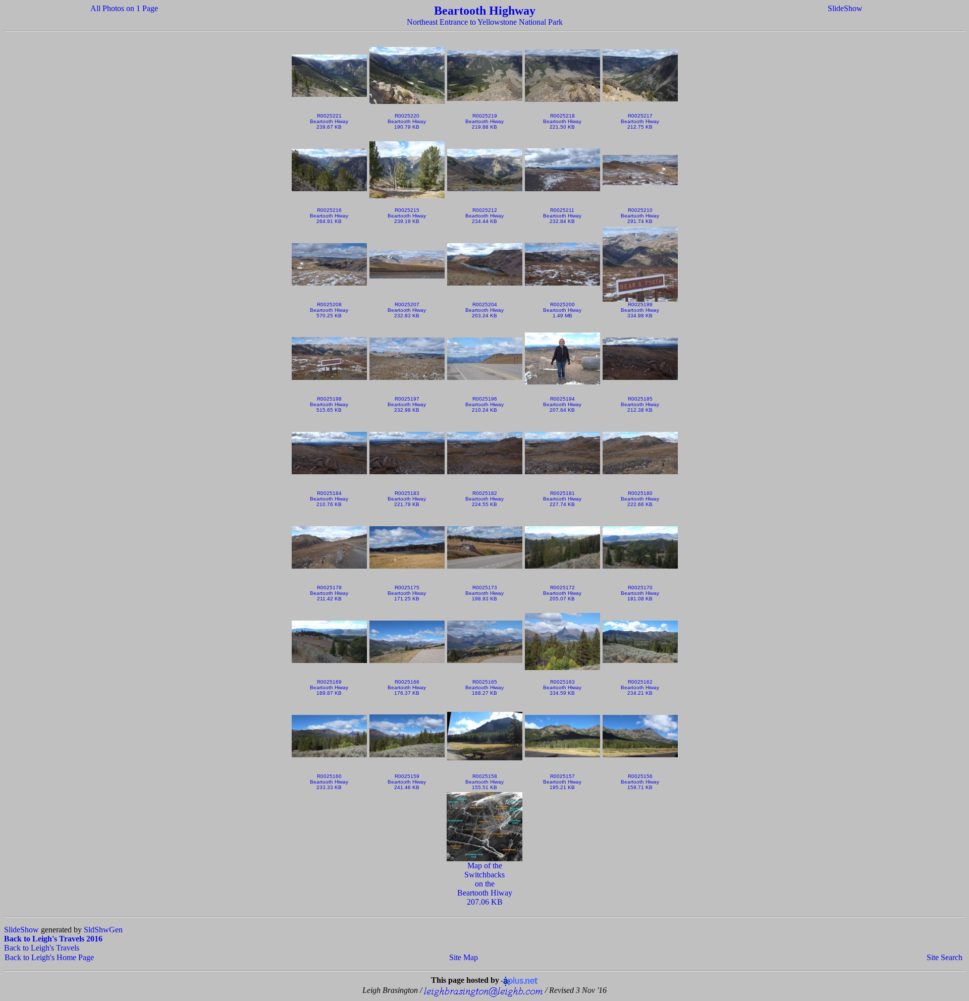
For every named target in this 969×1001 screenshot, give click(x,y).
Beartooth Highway (484, 10)
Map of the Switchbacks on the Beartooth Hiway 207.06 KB (484, 883)
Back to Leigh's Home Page (49, 957)
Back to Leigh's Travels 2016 (53, 938)
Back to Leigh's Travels (41, 947)
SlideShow (845, 8)
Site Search (944, 957)
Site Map (463, 957)
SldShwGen (103, 929)
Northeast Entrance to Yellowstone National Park (485, 22)
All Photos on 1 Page (124, 8)
